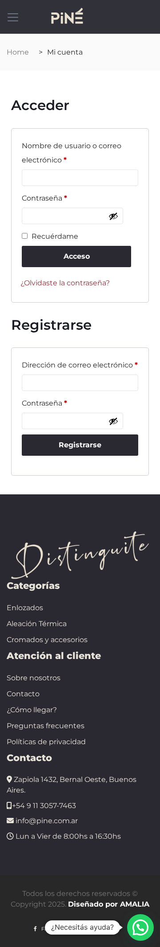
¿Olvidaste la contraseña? (65, 283)
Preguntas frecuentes (45, 726)
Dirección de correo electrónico (80, 363)
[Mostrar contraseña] (113, 216)
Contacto (23, 694)
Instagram (100, 929)
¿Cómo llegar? (32, 710)
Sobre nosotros (33, 678)
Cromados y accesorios (47, 639)
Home (18, 52)
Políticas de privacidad (46, 742)
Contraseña (44, 196)
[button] (140, 927)
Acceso (77, 256)
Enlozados (25, 608)
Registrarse (80, 445)
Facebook (53, 929)
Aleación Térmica (37, 623)
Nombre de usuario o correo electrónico (71, 151)
